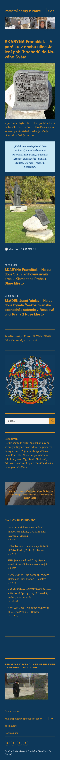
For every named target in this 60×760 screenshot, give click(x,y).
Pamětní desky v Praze (23, 10)
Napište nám (11, 733)
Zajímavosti (11, 725)
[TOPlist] (11, 645)
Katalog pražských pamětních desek (23, 718)
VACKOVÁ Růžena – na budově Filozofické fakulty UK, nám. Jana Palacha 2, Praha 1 (27, 531)
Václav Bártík (14, 249)
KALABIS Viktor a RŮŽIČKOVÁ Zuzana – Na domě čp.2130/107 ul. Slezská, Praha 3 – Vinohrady (29, 593)
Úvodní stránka (12, 711)
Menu (51, 10)
